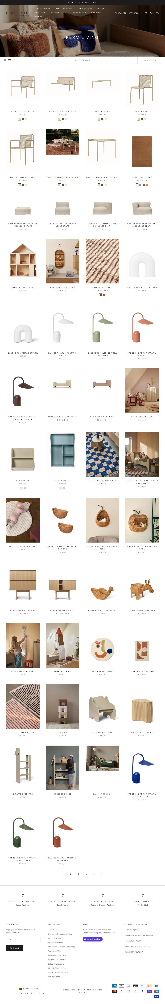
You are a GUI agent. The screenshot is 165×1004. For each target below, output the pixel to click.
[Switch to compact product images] (14, 60)
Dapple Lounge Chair (23, 112)
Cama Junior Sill (102, 794)
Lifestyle (40, 13)
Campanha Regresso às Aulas (60, 934)
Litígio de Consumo (56, 964)
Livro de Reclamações (57, 968)
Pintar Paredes (54, 977)
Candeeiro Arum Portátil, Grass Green (23, 859)
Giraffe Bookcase (23, 794)
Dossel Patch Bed (62, 671)
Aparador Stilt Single (62, 610)
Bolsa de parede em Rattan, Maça (142, 547)
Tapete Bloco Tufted (142, 671)
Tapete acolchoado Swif (23, 546)
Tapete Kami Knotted (23, 733)
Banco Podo (62, 733)
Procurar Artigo (54, 938)
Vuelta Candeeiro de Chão (142, 287)
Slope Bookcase (62, 481)
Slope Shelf (23, 481)
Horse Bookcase (63, 794)
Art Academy (78, 13)
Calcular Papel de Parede (58, 972)
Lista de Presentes (55, 942)
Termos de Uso (54, 951)
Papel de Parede (65, 9)
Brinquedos (85, 9)
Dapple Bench (102, 112)
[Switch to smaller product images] (9, 60)
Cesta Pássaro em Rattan (102, 610)
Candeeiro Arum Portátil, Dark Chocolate (23, 418)
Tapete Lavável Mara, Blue (102, 481)
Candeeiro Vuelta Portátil (23, 353)
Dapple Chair (142, 112)
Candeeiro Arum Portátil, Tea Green (102, 354)
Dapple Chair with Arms (23, 177)
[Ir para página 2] (102, 874)
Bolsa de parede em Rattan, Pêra (102, 547)
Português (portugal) (126, 13)
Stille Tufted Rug (142, 177)
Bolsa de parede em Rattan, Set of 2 (62, 547)
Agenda (51, 930)
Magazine (96, 13)
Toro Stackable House (22, 287)
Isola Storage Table (142, 733)
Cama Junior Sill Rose (102, 417)
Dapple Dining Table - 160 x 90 (62, 177)
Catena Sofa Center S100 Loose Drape (63, 224)
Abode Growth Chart (23, 671)
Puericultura (58, 13)
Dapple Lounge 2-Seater (62, 112)
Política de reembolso (57, 959)
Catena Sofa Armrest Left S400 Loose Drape (142, 224)
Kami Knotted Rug (102, 287)
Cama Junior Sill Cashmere (63, 417)
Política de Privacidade (57, 955)
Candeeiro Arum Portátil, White (62, 354)
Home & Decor (43, 9)
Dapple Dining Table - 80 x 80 (102, 177)
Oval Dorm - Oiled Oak (62, 287)
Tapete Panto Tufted (102, 671)
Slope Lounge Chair (102, 733)
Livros (100, 9)
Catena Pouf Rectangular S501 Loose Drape (23, 224)
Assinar (14, 948)
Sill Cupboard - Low (142, 417)
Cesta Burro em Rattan (142, 610)
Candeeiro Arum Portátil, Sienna (142, 354)
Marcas (39, 17)
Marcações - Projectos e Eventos (61, 947)
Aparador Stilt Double (23, 610)
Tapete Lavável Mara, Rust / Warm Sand (142, 482)
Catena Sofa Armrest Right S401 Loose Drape (102, 224)
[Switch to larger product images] (5, 60)
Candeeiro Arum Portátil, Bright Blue (142, 795)
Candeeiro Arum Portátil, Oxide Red (62, 859)
